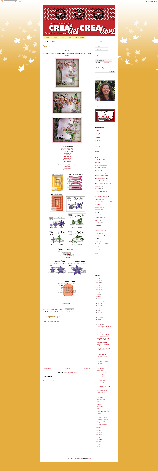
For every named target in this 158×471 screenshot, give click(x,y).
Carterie (99, 395)
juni (99, 312)
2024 (97, 282)
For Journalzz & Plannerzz (101, 196)
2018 (97, 296)
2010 (97, 444)
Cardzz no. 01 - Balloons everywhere (103, 373)
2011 (97, 441)
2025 (97, 280)
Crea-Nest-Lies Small (100, 173)
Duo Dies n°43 (67, 153)
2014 (97, 435)
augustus (100, 308)
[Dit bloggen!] (68, 309)
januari (100, 324)
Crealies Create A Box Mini (101, 181)
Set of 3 (64, 312)
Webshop (56, 37)
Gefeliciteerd (100, 406)
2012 (97, 439)
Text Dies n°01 (67, 161)
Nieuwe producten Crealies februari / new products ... (104, 386)
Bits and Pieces (98, 168)
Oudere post (87, 368)
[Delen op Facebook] (71, 309)
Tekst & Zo (97, 233)
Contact (62, 37)
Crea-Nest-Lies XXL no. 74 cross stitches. (104, 327)
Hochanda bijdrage (102, 342)
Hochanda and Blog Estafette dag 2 (102, 379)
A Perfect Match (98, 160)
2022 (97, 287)
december (100, 298)
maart (99, 319)
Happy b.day (100, 376)
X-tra (96, 246)
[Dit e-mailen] (66, 309)
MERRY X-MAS (101, 354)
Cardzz (96, 170)
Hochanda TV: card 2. (102, 359)
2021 (97, 289)
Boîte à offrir (100, 330)
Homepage (67, 368)
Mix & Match (98, 204)
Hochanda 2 (100, 363)
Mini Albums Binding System (102, 202)
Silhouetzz (97, 223)
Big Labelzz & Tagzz (100, 165)
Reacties (99, 49)
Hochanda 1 (100, 366)
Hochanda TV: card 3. (102, 356)
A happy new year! (102, 424)
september (100, 305)
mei (99, 315)
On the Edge (98, 207)
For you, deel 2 (101, 422)
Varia (96, 238)
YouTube (97, 249)
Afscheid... (100, 413)
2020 (97, 292)
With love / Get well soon (103, 352)
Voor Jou (99, 332)
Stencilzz (97, 228)
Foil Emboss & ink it (100, 191)
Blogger (89, 458)
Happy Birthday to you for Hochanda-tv (103, 349)
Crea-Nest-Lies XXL (52, 312)
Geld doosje (100, 397)
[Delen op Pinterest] (73, 309)
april (99, 317)
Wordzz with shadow (100, 244)
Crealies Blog (47, 37)
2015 (97, 432)
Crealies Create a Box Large (101, 183)
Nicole (98, 140)
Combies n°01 (67, 166)
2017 (97, 428)
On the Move (98, 209)
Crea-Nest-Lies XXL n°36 (67, 151)
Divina (98, 137)
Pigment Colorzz (99, 217)
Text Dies (69, 312)
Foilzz (96, 194)
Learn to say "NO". (102, 392)
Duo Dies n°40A (67, 160)
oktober (100, 303)
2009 (97, 446)
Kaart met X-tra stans (102, 419)
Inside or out (98, 199)
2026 (97, 278)
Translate (106, 62)
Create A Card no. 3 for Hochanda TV (103, 339)
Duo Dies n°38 (67, 156)
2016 (97, 430)
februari (100, 322)
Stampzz (97, 225)
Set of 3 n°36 (67, 155)
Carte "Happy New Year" (103, 411)
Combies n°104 (67, 170)
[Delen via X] (70, 309)
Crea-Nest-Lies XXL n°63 (67, 150)
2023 (97, 285)
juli (99, 310)
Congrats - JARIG (101, 399)
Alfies (96, 162)
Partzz (96, 212)
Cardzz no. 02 (100, 383)
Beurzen (69, 37)
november (100, 301)
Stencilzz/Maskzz (99, 230)
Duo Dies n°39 (67, 158)
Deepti (98, 134)
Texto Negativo (98, 236)
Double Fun (97, 186)
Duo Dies (59, 312)
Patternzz (97, 215)
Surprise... (99, 404)
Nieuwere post (47, 368)
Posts (98, 46)
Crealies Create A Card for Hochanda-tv (103, 345)
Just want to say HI (102, 390)
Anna (97, 130)
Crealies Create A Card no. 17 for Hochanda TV (104, 335)
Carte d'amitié (100, 368)
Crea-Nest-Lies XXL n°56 (67, 148)
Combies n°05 (67, 168)
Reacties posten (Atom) (71, 372)
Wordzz (96, 241)
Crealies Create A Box (100, 178)
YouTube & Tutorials (79, 37)
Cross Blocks (100, 370)
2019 (97, 294)
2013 (97, 437)
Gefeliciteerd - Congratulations (102, 416)
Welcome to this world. (103, 409)
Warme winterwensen (102, 402)
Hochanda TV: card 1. (102, 361)
